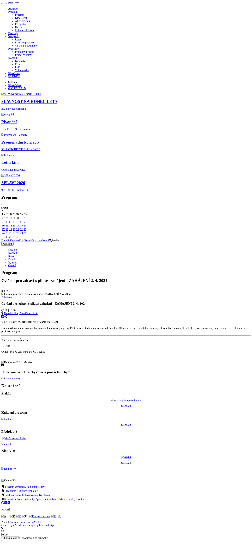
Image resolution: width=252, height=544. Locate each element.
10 (3, 225)
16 (25, 225)
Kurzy (41, 486)
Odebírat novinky (10, 378)
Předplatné (10, 490)
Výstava (36, 240)
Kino (21, 240)
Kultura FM (12, 2)
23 (25, 229)
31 (3, 236)
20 (14, 229)
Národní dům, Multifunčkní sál (21, 313)
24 (3, 233)
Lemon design (47, 525)
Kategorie (7, 244)
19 (10, 229)
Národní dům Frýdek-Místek (25, 522)
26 (10, 233)
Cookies (80, 499)
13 (14, 225)
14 (17, 225)
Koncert (14, 240)
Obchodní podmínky (23, 499)
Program (9, 486)
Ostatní (45, 240)
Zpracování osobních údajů (50, 499)
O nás (8, 499)
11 (7, 225)
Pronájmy (32, 490)
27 (14, 233)
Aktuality (22, 490)
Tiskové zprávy (30, 495)
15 (21, 225)
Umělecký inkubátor (26, 486)
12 (10, 225)
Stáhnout (126, 405)
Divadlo (5, 240)
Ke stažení (44, 495)
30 (25, 233)
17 (3, 229)
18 (7, 229)
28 (17, 233)
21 (17, 229)
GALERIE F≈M (17, 88)
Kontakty (71, 499)
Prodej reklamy (13, 495)
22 (21, 229)
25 (7, 233)
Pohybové (6, 297)
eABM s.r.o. (20, 525)
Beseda (28, 240)
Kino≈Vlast (14, 85)
